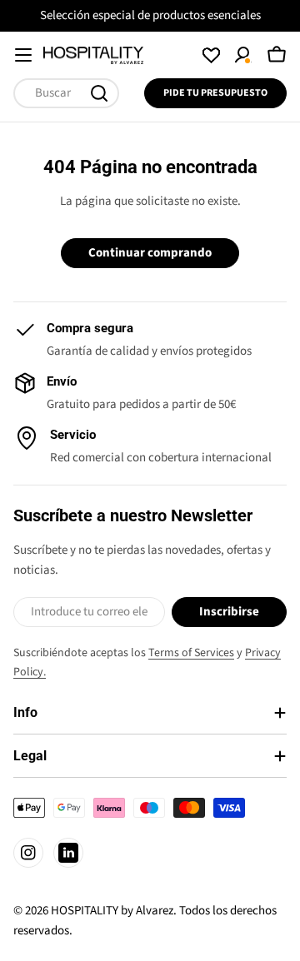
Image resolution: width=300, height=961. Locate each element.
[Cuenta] (243, 55)
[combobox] (66, 93)
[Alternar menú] (23, 55)
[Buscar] (99, 93)
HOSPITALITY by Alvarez (112, 910)
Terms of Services (191, 653)
